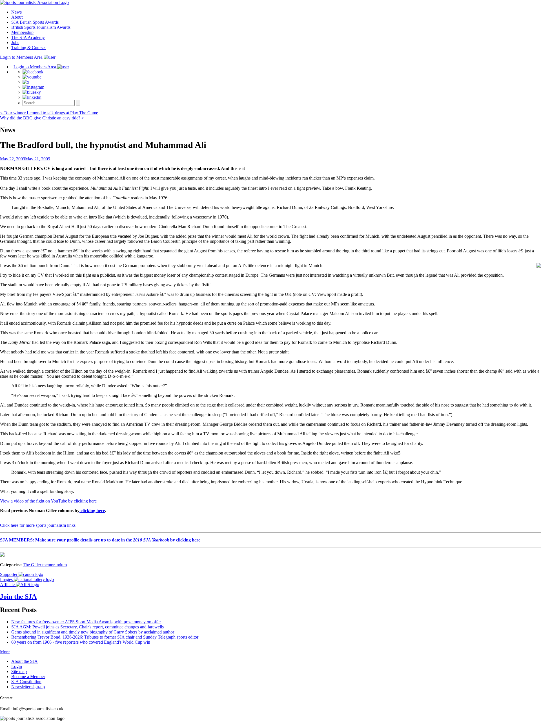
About (17, 17)
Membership (22, 32)
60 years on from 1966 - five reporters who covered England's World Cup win (80, 642)
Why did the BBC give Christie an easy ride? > (42, 117)
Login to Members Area (22, 57)
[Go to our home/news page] (34, 2)
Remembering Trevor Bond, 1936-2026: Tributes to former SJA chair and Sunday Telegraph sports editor (104, 637)
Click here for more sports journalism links (38, 525)
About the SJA (24, 661)
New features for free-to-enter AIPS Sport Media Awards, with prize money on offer (86, 621)
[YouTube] (32, 77)
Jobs (15, 42)
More (5, 651)
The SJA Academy (28, 37)
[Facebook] (33, 71)
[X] (26, 82)
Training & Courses (28, 47)
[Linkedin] (32, 97)
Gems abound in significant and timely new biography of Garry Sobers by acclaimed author (92, 632)
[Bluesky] (32, 92)
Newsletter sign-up (28, 686)
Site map (19, 671)
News (16, 12)
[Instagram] (33, 87)
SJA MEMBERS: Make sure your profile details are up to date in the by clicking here (100, 540)
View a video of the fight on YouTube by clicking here (48, 501)
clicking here (92, 510)
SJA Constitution (26, 681)
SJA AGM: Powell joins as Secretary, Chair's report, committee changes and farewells (87, 626)
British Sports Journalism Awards (40, 27)
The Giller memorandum (45, 564)
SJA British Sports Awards (35, 22)
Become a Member (28, 676)
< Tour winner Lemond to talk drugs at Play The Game (49, 112)
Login (16, 666)
